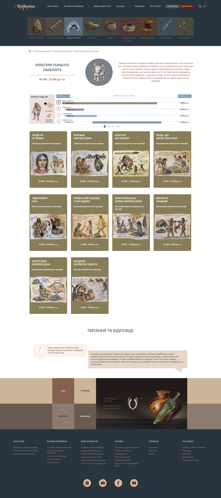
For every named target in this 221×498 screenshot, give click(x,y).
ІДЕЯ (63, 391)
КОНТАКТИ (63, 416)
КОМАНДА (85, 391)
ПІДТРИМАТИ (186, 6)
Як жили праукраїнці (42, 51)
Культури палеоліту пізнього (86, 51)
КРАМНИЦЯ (85, 416)
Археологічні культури (62, 51)
